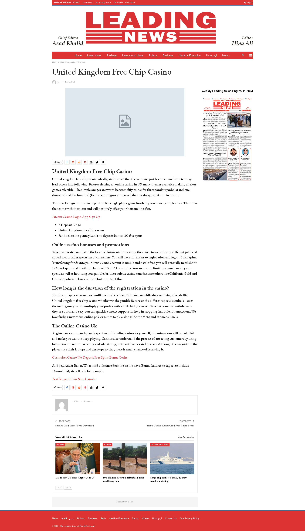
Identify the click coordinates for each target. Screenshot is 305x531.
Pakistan (112, 55)
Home (78, 55)
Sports (135, 518)
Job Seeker (118, 2)
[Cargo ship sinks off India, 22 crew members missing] (172, 458)
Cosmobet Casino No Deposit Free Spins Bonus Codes (90, 357)
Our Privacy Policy (103, 2)
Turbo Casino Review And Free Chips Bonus (170, 425)
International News (132, 55)
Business (168, 55)
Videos (145, 518)
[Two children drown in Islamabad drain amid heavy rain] (125, 458)
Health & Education (190, 55)
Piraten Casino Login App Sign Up (76, 216)
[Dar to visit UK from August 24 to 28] (77, 458)
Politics (153, 55)
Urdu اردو (211, 55)
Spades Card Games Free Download (74, 425)
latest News (94, 55)
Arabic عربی (67, 518)
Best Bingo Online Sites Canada (74, 379)
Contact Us (88, 2)
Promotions (130, 2)
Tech (103, 518)
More (225, 55)
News (55, 518)
